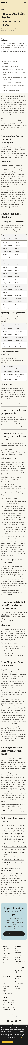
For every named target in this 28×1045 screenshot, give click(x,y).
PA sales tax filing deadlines (10, 66)
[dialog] (14, 1035)
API (4, 962)
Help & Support (19, 964)
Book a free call (14, 934)
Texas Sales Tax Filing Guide (13, 857)
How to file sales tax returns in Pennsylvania (11, 62)
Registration (6, 948)
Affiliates (17, 981)
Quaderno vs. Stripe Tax (10, 1002)
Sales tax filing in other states (10, 90)
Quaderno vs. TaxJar (9, 1009)
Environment (19, 983)
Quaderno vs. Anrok (8, 1007)
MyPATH (4, 614)
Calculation (6, 951)
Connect (5, 960)
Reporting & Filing (6, 954)
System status (19, 970)
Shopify (5, 981)
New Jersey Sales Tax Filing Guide (15, 846)
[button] (14, 1039)
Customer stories (20, 961)
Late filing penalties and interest (11, 82)
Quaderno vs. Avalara (9, 1000)
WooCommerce (7, 979)
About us (17, 979)
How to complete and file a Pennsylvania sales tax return (14, 78)
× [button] (26, 1026)
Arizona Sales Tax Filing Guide (14, 825)
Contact (17, 988)
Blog (16, 948)
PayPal (5, 988)
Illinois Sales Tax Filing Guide (13, 839)
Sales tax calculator (18, 958)
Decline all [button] (20, 1042)
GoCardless (6, 986)
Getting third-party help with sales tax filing (13, 86)
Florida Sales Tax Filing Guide (13, 834)
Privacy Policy (19, 1037)
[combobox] (24, 1026)
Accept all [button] (7, 1042)
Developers (18, 968)
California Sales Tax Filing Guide (14, 828)
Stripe (4, 983)
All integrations (7, 993)
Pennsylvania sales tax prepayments (12, 69)
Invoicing (5, 957)
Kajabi (4, 991)
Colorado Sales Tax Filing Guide (14, 831)
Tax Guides (18, 955)
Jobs (16, 986)
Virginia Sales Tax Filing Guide (14, 859)
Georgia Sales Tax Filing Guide (14, 836)
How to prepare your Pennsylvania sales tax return (14, 73)
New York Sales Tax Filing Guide (14, 849)
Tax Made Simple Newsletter (20, 951)
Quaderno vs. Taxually (9, 1005)
